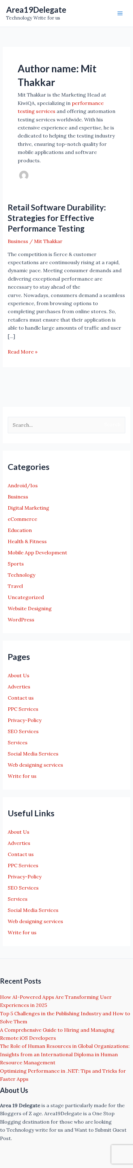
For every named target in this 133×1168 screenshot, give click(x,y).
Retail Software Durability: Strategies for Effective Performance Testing (57, 217)
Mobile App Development (37, 552)
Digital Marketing (28, 508)
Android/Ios (23, 485)
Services (18, 742)
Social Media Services (33, 754)
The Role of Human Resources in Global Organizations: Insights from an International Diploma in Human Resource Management (65, 1054)
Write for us (22, 776)
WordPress (21, 619)
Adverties (19, 686)
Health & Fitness (27, 541)
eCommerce (22, 519)
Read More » (22, 352)
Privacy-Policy (24, 720)
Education (20, 530)
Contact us (21, 698)
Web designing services (35, 765)
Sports (16, 564)
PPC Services (23, 709)
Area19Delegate (36, 10)
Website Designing (30, 608)
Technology (21, 575)
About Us (18, 675)
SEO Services (23, 731)
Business (18, 241)
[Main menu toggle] (120, 13)
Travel (15, 586)
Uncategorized (26, 597)
